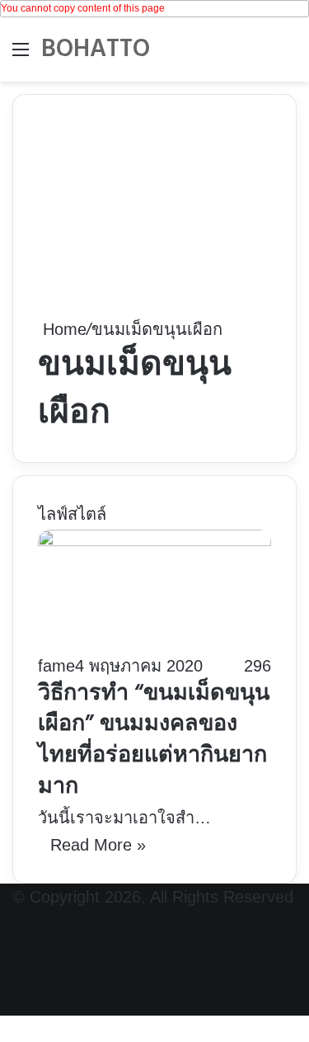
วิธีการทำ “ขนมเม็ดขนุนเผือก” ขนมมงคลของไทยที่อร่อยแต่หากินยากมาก (153, 741)
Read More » (98, 845)
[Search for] (288, 55)
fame (56, 666)
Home (62, 329)
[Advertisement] (154, 218)
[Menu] (20, 55)
